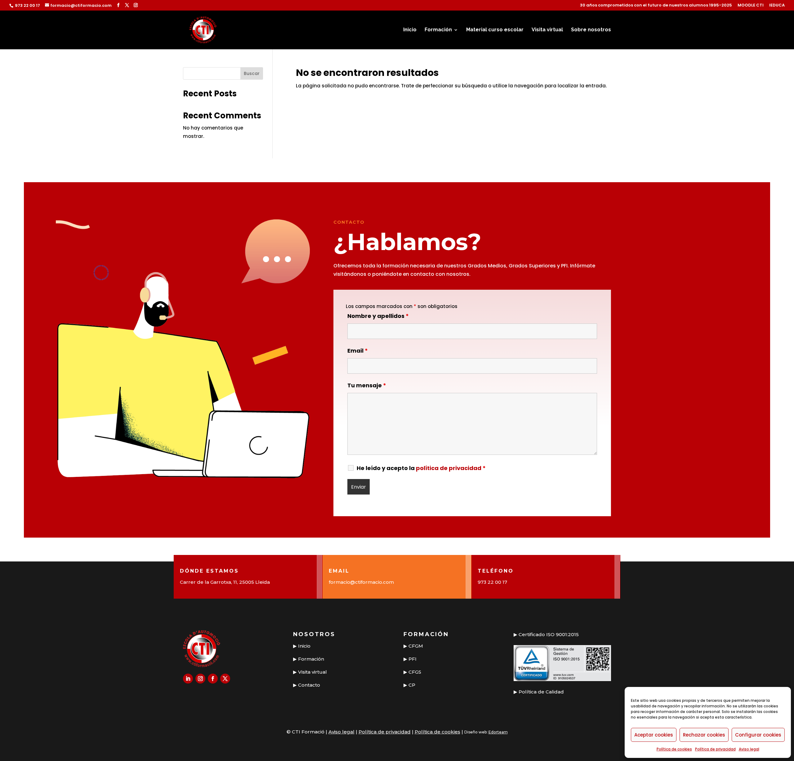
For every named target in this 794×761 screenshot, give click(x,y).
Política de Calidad (541, 692)
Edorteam (498, 732)
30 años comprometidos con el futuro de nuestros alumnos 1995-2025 (656, 5)
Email (357, 350)
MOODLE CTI (751, 5)
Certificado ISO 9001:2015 (549, 634)
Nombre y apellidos (378, 316)
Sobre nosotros (591, 30)
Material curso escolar (495, 30)
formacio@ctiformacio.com (361, 582)
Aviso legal (749, 749)
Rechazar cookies (704, 735)
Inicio (410, 30)
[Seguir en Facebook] (213, 679)
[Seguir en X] (225, 679)
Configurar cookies (758, 735)
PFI (412, 659)
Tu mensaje (366, 385)
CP (411, 685)
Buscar (252, 73)
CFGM (415, 646)
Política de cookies (674, 749)
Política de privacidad (715, 749)
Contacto (309, 685)
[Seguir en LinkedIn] (188, 679)
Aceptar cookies (653, 735)
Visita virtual (547, 30)
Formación (438, 30)
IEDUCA (777, 5)
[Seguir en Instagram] (200, 679)
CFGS (414, 672)
